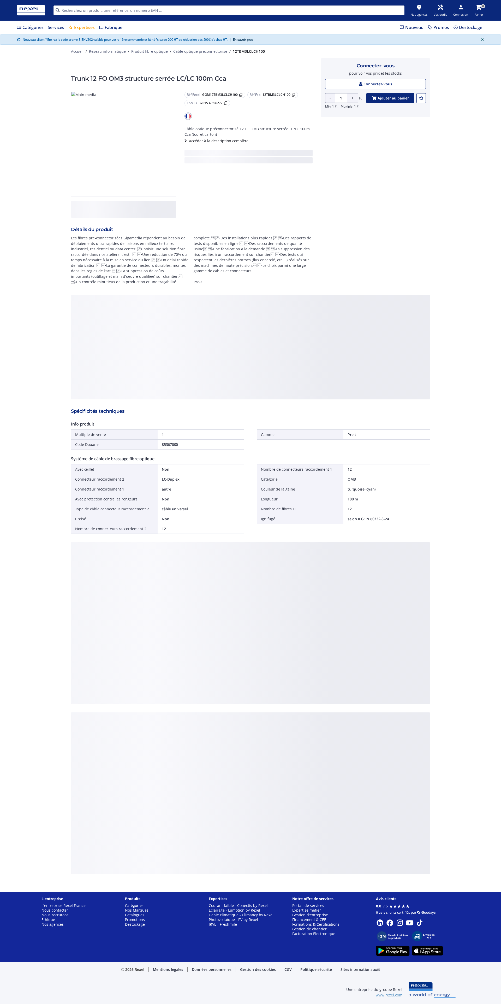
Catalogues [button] (134, 915)
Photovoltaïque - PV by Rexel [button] (233, 919)
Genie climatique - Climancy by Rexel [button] (241, 915)
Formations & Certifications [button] (315, 924)
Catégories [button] (134, 905)
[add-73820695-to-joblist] (421, 98)
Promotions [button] (135, 919)
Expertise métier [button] (306, 910)
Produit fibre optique (149, 51)
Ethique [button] (48, 919)
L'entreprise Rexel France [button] (63, 905)
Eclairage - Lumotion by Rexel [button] (234, 910)
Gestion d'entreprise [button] (310, 915)
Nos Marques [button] (136, 910)
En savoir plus (241, 39)
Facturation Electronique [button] (313, 933)
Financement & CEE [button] (309, 919)
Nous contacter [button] (54, 910)
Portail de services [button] (308, 905)
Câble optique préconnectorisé (200, 51)
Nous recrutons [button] (55, 915)
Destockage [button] (135, 924)
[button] (188, 116)
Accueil (77, 51)
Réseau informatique (107, 51)
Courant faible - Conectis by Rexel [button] (238, 905)
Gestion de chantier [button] (309, 929)
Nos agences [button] (52, 924)
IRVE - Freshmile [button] (223, 924)
